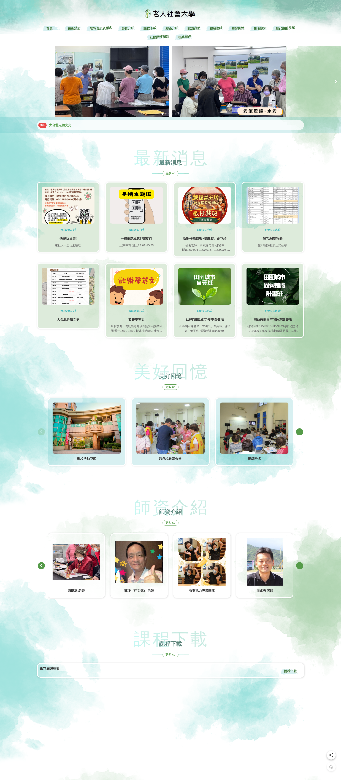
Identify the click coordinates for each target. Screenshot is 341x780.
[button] (5, 81)
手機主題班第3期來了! (65, 125)
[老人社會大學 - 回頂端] (331, 766)
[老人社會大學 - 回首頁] (170, 13)
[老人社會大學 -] (170, 81)
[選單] (331, 755)
